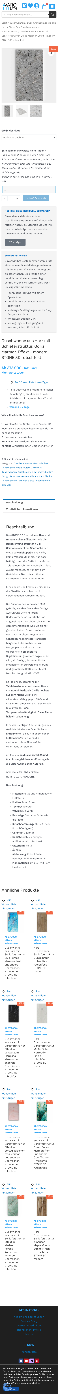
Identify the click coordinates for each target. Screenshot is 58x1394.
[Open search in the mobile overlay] (29, 14)
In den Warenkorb (36, 198)
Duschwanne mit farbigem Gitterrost (22, 467)
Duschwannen (17, 22)
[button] (51, 53)
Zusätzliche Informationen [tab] (22, 509)
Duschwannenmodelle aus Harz (27, 476)
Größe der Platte (11, 130)
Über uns (29, 1334)
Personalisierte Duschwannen (34, 480)
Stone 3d (14, 27)
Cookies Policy (29, 1321)
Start (4, 22)
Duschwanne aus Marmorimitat (31, 463)
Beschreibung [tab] (14, 502)
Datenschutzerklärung (29, 1325)
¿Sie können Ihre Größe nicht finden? (24, 150)
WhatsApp (15, 242)
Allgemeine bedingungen (29, 1316)
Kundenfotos (29, 1351)
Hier (38, 1383)
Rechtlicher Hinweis (29, 1329)
